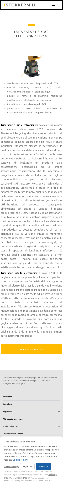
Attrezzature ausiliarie (13, 419)
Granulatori (8, 404)
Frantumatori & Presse (13, 434)
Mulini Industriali (10, 426)
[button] (53, 5)
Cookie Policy (20, 459)
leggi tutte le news (31, 349)
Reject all (27, 466)
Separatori (7, 412)
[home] (26, 4)
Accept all (43, 466)
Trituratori (7, 397)
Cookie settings (11, 466)
